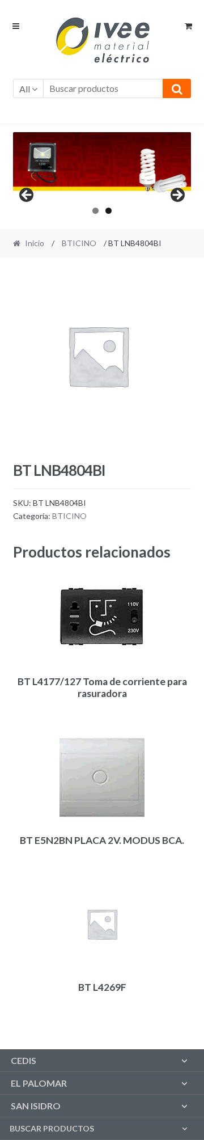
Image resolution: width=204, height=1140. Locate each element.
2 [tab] (108, 211)
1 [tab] (95, 211)
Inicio (34, 243)
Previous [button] (27, 195)
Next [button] (176, 195)
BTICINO (79, 243)
